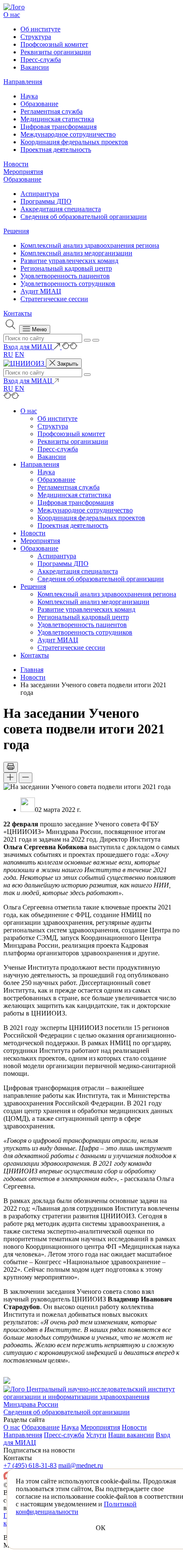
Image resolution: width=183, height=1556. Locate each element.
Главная (31, 669)
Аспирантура (39, 193)
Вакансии (34, 67)
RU (8, 354)
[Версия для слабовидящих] (69, 346)
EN (19, 354)
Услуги (96, 1434)
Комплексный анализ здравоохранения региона (89, 245)
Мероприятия (23, 171)
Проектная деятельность (55, 149)
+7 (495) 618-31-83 (30, 1465)
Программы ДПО (45, 201)
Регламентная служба (51, 111)
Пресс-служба (40, 59)
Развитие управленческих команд (69, 260)
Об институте (40, 29)
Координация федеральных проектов (74, 142)
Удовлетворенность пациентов (65, 276)
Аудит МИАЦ (40, 291)
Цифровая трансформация (58, 126)
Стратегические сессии (54, 298)
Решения (16, 231)
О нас (11, 14)
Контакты (17, 313)
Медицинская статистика (57, 119)
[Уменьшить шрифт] (25, 777)
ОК (101, 1527)
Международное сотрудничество (68, 134)
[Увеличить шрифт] (10, 777)
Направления (22, 81)
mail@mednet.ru (80, 1465)
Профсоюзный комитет (54, 44)
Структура (35, 36)
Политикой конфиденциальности (76, 1507)
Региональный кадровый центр (66, 268)
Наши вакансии (131, 1434)
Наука (29, 96)
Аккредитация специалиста (60, 209)
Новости (16, 164)
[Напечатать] (10, 767)
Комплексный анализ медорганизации (76, 253)
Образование (39, 103)
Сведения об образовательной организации (83, 216)
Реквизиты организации (55, 52)
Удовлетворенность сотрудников (67, 283)
